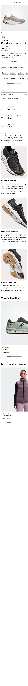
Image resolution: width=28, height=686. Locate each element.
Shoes (25, 2)
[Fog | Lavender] (3, 37)
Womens (19, 2)
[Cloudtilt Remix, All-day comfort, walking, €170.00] (21, 73)
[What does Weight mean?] (13, 124)
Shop (14, 2)
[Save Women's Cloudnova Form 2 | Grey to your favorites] (25, 43)
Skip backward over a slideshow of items (15, 354)
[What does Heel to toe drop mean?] (20, 115)
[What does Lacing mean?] (13, 107)
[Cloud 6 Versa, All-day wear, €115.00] (5, 73)
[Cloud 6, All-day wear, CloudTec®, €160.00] (13, 73)
